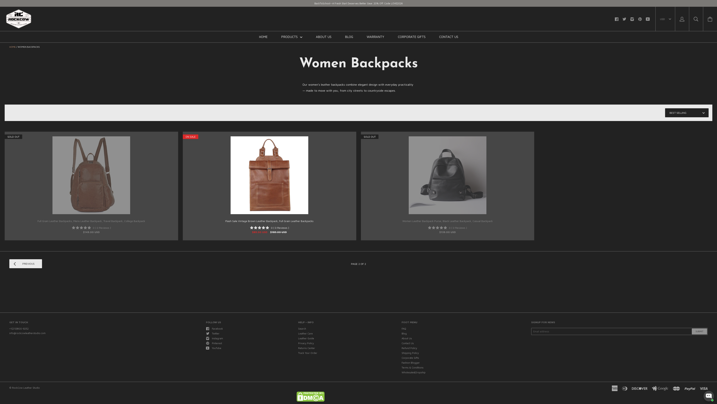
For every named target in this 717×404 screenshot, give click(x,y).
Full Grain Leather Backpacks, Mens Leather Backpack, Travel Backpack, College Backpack (91, 221)
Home (263, 37)
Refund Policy (409, 348)
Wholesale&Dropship (414, 372)
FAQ (404, 328)
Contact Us (448, 37)
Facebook (217, 328)
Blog (349, 37)
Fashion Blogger (411, 362)
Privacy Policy (306, 343)
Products (290, 37)
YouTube (216, 348)
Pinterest (217, 343)
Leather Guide (306, 338)
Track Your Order (307, 352)
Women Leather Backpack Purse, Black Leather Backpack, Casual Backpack (447, 221)
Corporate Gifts (412, 37)
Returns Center (306, 348)
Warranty (375, 37)
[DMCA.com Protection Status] (311, 400)
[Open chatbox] (709, 396)
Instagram (217, 338)
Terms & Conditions (412, 367)
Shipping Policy (410, 352)
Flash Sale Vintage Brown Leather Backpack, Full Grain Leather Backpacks (269, 221)
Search (302, 328)
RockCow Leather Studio (26, 387)
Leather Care (305, 333)
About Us (323, 37)
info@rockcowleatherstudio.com (27, 333)
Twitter (215, 333)
